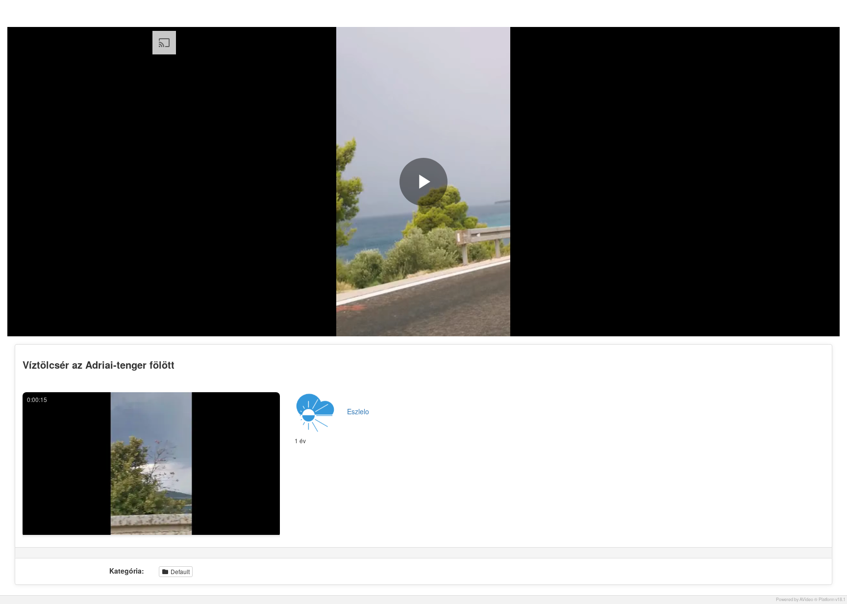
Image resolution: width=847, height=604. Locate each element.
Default (179, 571)
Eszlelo (358, 411)
